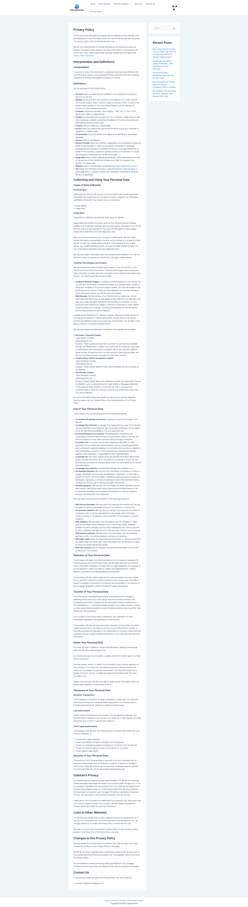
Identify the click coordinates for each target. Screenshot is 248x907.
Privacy (123, 900)
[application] (130, 4)
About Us (138, 4)
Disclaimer (132, 900)
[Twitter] (176, 6)
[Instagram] (174, 9)
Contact (115, 900)
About (107, 900)
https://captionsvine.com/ (126, 166)
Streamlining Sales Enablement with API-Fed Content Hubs (163, 75)
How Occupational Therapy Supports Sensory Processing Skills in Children (164, 84)
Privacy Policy (96, 12)
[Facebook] (173, 6)
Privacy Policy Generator (84, 56)
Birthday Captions (121, 4)
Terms (140, 900)
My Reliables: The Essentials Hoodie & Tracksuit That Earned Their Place (164, 93)
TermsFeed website (96, 324)
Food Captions (105, 4)
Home (92, 4)
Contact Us (150, 4)
